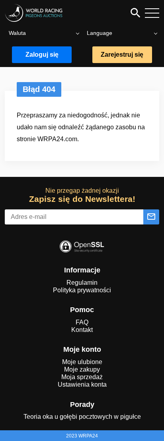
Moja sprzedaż (82, 377)
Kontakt (82, 329)
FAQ (82, 322)
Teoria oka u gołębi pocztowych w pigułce (82, 416)
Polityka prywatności (82, 290)
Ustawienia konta (82, 384)
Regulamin (82, 282)
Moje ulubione (82, 362)
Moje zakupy (82, 369)
